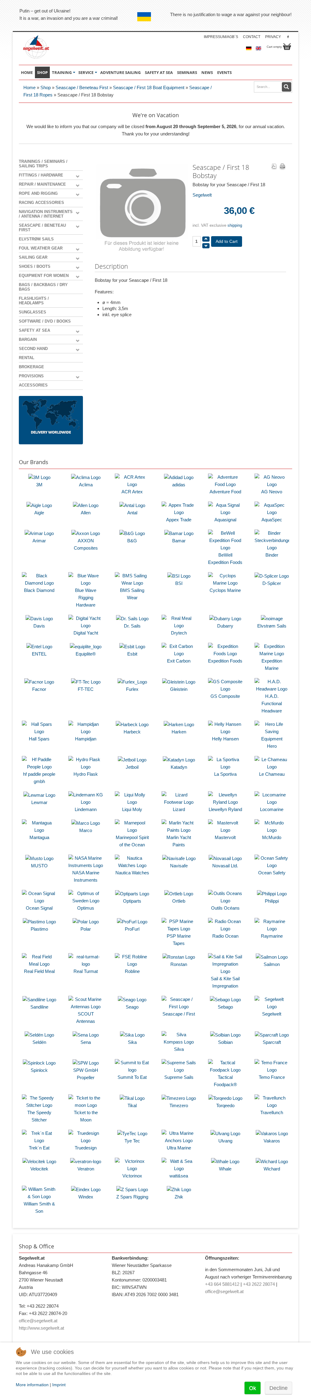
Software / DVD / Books (45, 321)
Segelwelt (202, 195)
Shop (45, 87)
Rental (26, 357)
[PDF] (274, 166)
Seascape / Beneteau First (82, 87)
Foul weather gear (41, 248)
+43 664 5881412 (222, 1284)
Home (29, 87)
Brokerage (31, 367)
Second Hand (33, 348)
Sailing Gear (33, 257)
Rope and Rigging (38, 193)
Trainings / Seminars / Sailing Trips (43, 163)
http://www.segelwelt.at (41, 1328)
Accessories (33, 385)
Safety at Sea (34, 330)
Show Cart (287, 47)
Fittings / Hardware (41, 175)
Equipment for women (44, 275)
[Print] (282, 166)
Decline (278, 1388)
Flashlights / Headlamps (34, 300)
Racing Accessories (41, 202)
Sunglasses (32, 312)
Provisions (31, 376)
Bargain (28, 339)
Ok (252, 1388)
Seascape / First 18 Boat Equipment (148, 87)
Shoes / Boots (34, 266)
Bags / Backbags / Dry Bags (43, 287)
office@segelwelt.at (38, 1320)
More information (32, 1384)
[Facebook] (288, 36)
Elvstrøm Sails (36, 239)
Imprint (59, 1384)
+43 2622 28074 (259, 1284)
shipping (234, 225)
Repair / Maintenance (42, 184)
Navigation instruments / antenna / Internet (46, 214)
